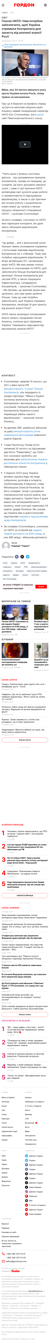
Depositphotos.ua (35, 1291)
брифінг (16, 575)
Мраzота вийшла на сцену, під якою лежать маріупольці (23, 730)
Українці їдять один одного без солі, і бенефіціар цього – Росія (24, 685)
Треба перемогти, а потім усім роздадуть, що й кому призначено (20, 720)
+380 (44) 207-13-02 (16, 1257)
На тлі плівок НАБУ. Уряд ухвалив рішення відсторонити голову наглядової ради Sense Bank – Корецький (27, 860)
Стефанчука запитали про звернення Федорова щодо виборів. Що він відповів (22, 936)
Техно (4, 1123)
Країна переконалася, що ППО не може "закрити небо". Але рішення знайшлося (27, 833)
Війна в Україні (8, 1097)
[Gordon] (24, 5)
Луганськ (6, 1185)
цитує (40, 114)
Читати (41, 587)
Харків (4, 1173)
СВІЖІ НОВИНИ (10, 908)
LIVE (27, 1119)
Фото (27, 1127)
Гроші (4, 1106)
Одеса (4, 1164)
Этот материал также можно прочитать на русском (25, 45)
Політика (5, 1102)
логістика (35, 575)
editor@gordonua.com (16, 1261)
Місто (4, 1151)
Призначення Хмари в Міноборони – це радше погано (23, 872)
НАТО (23, 563)
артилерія (19, 571)
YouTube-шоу (31, 1140)
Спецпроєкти (30, 1144)
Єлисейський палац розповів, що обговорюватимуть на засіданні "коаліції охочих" (21, 997)
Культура (5, 1119)
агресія (18, 567)
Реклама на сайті (9, 1232)
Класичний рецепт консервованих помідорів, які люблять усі (15, 662)
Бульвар (7, 639)
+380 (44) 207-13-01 (15, 1254)
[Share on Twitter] (22, 557)
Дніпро (5, 1177)
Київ (3, 1156)
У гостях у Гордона (33, 1106)
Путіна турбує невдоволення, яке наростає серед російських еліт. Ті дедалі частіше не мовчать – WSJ (22, 947)
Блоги (27, 1110)
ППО (26, 567)
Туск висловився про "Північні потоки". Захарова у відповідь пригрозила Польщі (22, 957)
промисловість (34, 563)
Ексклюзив (29, 1123)
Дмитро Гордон (36, 1156)
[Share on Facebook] (17, 557)
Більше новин (25, 1014)
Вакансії (5, 1224)
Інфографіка (7, 1136)
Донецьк (5, 1168)
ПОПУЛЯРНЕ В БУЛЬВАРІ (16, 1020)
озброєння (7, 567)
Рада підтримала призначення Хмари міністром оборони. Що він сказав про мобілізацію (26, 884)
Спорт (4, 1114)
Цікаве (4, 1140)
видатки (6, 575)
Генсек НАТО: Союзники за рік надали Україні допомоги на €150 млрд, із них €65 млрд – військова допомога (15, 626)
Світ (12, 12)
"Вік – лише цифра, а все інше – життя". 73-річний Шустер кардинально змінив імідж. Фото (26, 1029)
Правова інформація (10, 1236)
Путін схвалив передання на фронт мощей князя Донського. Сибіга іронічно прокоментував (25, 1007)
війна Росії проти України (37, 571)
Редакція (5, 1228)
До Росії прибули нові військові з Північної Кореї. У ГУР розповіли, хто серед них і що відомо (22, 985)
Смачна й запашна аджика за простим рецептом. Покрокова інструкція (25, 1055)
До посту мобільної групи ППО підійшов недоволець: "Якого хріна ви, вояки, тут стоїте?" (23, 696)
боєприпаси (7, 571)
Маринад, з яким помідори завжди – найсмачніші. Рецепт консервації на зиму (27, 1065)
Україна (14, 563)
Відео (27, 1131)
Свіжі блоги (9, 680)
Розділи (28, 1092)
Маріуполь (6, 1181)
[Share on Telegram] (27, 557)
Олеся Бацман (35, 1187)
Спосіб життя (7, 1127)
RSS (30, 1201)
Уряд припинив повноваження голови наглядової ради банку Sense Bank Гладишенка (24, 916)
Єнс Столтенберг (9, 579)
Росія (5, 563)
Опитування (30, 1136)
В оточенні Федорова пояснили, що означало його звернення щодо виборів (24, 975)
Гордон (5, 12)
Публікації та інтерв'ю (34, 1102)
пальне (25, 575)
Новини (5, 1092)
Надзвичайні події (9, 1131)
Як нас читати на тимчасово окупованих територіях (12, 1243)
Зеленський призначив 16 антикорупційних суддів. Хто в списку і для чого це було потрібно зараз (25, 926)
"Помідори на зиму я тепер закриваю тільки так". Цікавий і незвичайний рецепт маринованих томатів (27, 1043)
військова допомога (39, 567)
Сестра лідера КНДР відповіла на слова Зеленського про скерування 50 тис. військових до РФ (26, 847)
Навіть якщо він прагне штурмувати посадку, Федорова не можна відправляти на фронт (24, 709)
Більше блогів (25, 740)
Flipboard (33, 1196)
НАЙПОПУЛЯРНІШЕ (13, 825)
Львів (4, 1160)
